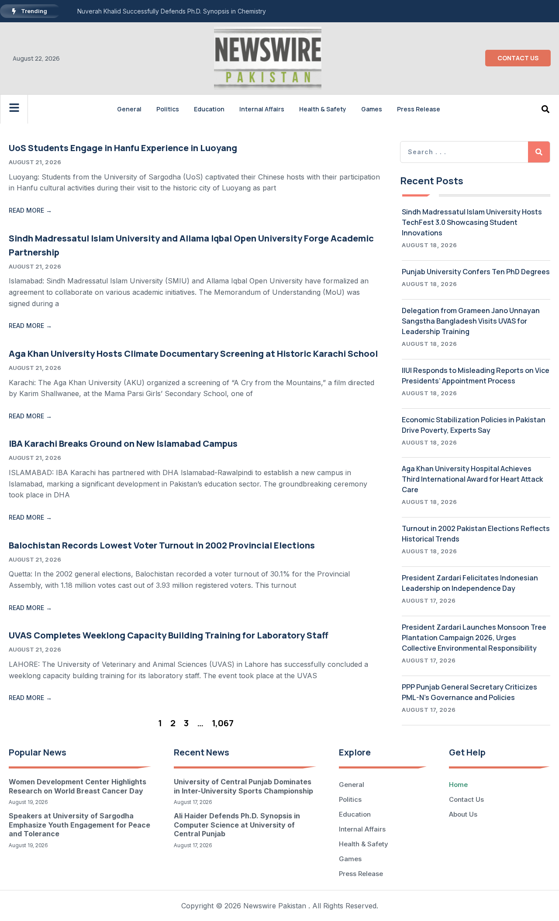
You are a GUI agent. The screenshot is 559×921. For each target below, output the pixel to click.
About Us (463, 814)
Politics (167, 109)
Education (209, 109)
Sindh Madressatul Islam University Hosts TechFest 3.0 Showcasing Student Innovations (472, 222)
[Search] (539, 151)
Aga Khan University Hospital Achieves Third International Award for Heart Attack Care (472, 479)
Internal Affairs (261, 109)
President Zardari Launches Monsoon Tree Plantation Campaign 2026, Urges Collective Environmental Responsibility (474, 637)
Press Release (418, 109)
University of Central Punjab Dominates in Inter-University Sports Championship (243, 786)
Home (458, 784)
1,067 (223, 723)
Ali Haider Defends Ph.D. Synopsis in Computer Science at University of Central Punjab (237, 824)
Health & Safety (322, 109)
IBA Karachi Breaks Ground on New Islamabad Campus (123, 443)
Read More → (30, 210)
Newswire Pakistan (274, 905)
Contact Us (466, 799)
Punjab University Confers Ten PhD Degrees (476, 271)
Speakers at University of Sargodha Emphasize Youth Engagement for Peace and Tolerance (79, 824)
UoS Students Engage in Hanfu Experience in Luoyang (123, 148)
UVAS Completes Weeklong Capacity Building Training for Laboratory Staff (168, 635)
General (129, 109)
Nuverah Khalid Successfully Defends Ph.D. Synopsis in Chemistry (171, 11)
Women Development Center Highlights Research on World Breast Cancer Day (77, 786)
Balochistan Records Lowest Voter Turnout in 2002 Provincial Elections (162, 545)
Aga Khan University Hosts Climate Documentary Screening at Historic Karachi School (193, 353)
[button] (545, 109)
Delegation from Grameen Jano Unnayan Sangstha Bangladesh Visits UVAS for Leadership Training (471, 321)
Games (371, 109)
